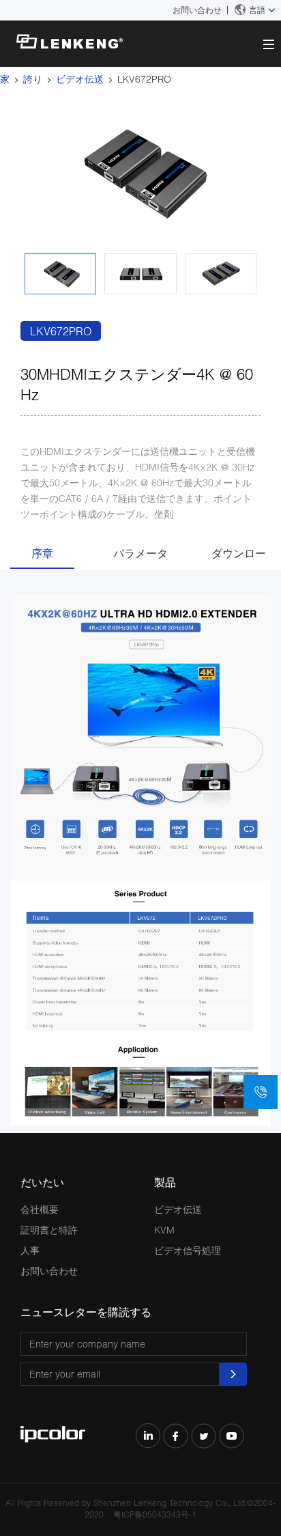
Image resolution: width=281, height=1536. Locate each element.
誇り (32, 79)
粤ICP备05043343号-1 (154, 1514)
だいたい (42, 1181)
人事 (30, 1250)
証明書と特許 (49, 1229)
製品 (165, 1181)
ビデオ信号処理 (187, 1250)
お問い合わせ (197, 10)
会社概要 (39, 1209)
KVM (164, 1229)
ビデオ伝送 (80, 79)
